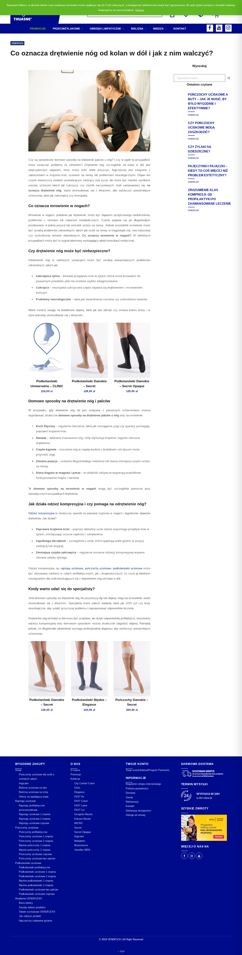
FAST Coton (81, 801)
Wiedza (158, 28)
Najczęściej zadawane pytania (35, 920)
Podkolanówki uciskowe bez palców (38, 889)
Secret (77, 827)
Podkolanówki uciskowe (28, 863)
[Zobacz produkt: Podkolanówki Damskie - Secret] (89, 350)
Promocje (76, 774)
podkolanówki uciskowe (127, 568)
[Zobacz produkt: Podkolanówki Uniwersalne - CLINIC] (46, 350)
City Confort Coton (84, 783)
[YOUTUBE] (219, 28)
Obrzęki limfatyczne (105, 28)
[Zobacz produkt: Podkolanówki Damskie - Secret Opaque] (131, 350)
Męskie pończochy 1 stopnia (34, 845)
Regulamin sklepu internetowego (143, 784)
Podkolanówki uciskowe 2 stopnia (37, 876)
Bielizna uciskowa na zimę (33, 792)
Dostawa (130, 792)
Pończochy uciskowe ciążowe (35, 854)
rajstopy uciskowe (72, 568)
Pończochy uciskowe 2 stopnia (36, 841)
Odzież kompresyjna (41, 513)
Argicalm (24, 783)
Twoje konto (132, 770)
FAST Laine (80, 805)
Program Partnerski (158, 770)
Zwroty (129, 797)
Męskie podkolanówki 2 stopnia (36, 885)
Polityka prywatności (137, 788)
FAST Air (79, 796)
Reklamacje (132, 801)
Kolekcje (75, 778)
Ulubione (143, 770)
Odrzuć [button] (139, 10)
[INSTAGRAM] (228, 28)
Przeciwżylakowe (66, 28)
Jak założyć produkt (30, 916)
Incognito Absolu (83, 814)
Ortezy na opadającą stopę (33, 796)
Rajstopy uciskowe (25, 801)
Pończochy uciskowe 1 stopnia (36, 836)
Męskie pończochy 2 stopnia (34, 849)
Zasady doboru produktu (32, 907)
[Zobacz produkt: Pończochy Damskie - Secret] (131, 669)
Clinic (77, 787)
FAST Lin (79, 809)
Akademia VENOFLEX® (28, 898)
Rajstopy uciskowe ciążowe (34, 823)
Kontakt (179, 28)
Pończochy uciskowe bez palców (37, 858)
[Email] (14, 107)
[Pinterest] (14, 97)
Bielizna (137, 28)
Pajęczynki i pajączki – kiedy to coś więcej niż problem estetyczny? (208, 171)
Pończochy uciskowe (26, 827)
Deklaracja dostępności (138, 810)
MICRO (78, 823)
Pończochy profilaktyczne (33, 832)
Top (122, 951)
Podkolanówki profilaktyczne (34, 867)
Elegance (79, 792)
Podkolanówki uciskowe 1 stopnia (37, 872)
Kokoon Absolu (82, 818)
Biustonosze (81, 845)
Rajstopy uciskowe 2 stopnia (34, 818)
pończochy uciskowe (98, 568)
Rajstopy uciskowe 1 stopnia (34, 814)
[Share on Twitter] (14, 88)
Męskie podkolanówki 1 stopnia (36, 880)
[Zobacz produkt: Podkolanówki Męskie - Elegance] (89, 669)
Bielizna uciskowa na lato (33, 787)
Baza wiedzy (26, 902)
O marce (75, 770)
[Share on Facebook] (14, 78)
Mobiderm (79, 841)
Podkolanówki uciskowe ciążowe (37, 894)
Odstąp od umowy (136, 815)
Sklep (18, 770)
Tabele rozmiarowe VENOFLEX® (37, 911)
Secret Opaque (82, 832)
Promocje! (38, 28)
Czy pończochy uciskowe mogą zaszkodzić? (201, 127)
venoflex (17, 43)
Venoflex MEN (82, 849)
